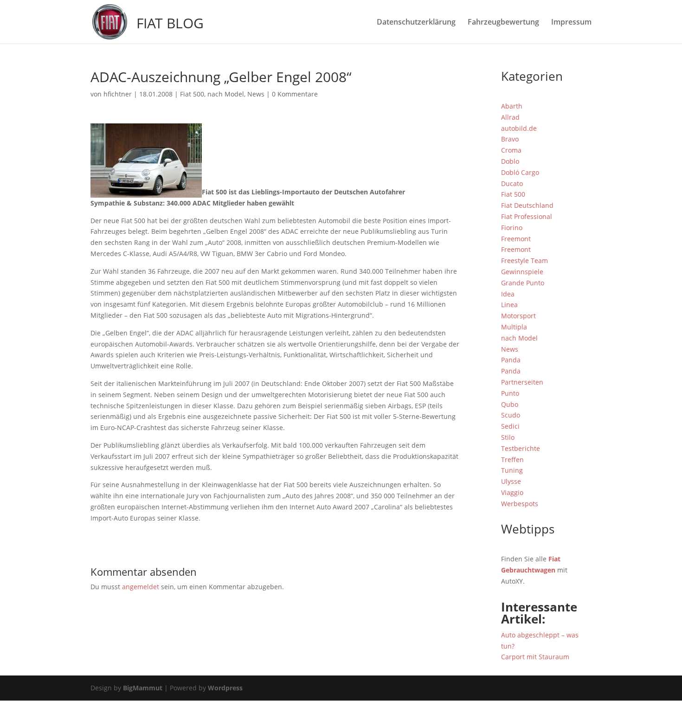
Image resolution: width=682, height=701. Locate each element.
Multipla (514, 326)
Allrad (510, 117)
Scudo (510, 415)
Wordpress (225, 687)
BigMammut (142, 687)
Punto (510, 393)
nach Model (225, 94)
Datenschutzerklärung (416, 23)
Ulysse (511, 481)
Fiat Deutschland (527, 205)
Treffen (512, 459)
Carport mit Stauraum (535, 656)
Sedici (510, 426)
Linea (509, 304)
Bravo (510, 139)
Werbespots (519, 503)
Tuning (512, 470)
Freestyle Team (524, 260)
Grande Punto (522, 282)
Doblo (510, 161)
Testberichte (520, 448)
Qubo (509, 404)
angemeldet (140, 586)
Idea (508, 293)
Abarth (511, 106)
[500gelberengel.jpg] (146, 191)
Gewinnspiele (522, 271)
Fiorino (511, 227)
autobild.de (519, 128)
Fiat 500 (192, 94)
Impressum (571, 23)
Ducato (512, 183)
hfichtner (117, 94)
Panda (511, 359)
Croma (511, 150)
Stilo (508, 437)
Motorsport (518, 315)
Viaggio (512, 492)
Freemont (516, 238)
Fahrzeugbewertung (503, 23)
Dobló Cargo (520, 172)
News (255, 94)
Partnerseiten (522, 382)
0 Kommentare (295, 94)
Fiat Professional (526, 216)
